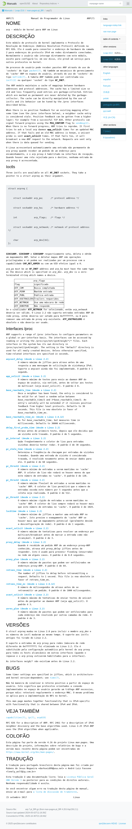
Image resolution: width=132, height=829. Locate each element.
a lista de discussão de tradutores (55, 792)
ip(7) (31, 717)
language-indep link (112, 25)
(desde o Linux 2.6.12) (35, 417)
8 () (109, 137)
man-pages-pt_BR (35, 10)
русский (107, 111)
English (106, 73)
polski (106, 98)
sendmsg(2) (82, 123)
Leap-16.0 (108, 53)
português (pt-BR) (111, 105)
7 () (106, 131)
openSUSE (25, 3)
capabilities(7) (15, 717)
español (107, 79)
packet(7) (35, 70)
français (106, 86)
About (35, 3)
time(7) (54, 678)
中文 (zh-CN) (109, 117)
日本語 (106, 92)
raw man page (109, 31)
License (122, 823)
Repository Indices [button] (48, 3)
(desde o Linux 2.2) (27, 359)
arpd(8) (41, 717)
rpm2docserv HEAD (108, 823)
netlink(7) (19, 77)
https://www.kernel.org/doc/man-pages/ (30, 752)
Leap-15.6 (19, 10)
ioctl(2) (11, 80)
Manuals (8, 10)
